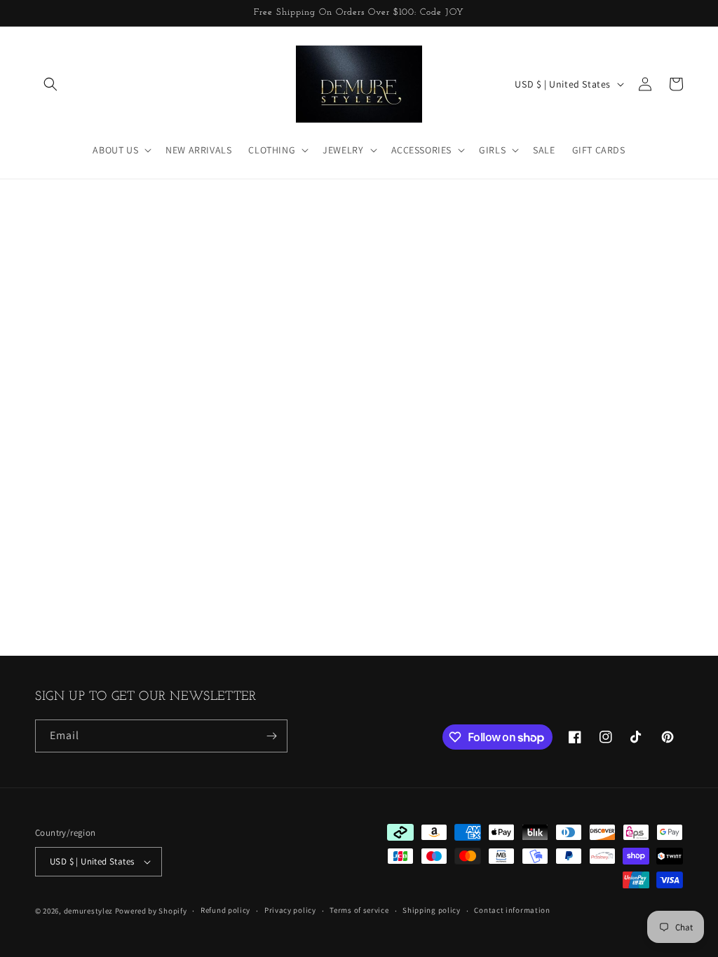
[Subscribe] (271, 736)
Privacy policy (290, 910)
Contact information (512, 910)
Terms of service (359, 910)
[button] (50, 84)
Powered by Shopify (151, 911)
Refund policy (225, 910)
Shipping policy (431, 910)
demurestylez (88, 911)
